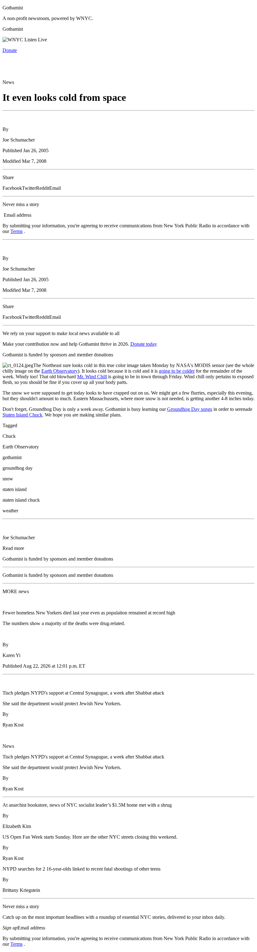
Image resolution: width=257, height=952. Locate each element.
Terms (16, 231)
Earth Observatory (59, 371)
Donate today (143, 344)
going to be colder (177, 371)
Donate (10, 50)
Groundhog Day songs (189, 409)
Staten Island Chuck (22, 414)
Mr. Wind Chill (92, 376)
